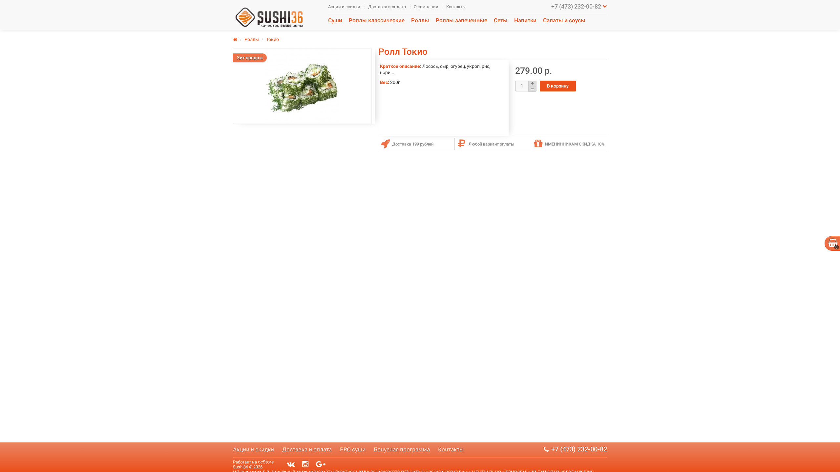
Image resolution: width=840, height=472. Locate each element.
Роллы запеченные (461, 20)
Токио (272, 39)
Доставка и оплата (387, 6)
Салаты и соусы (564, 20)
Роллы (420, 20)
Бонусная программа (402, 449)
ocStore (266, 461)
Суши (335, 20)
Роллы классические (377, 20)
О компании (426, 6)
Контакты (456, 6)
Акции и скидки (344, 6)
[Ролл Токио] (302, 86)
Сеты (501, 20)
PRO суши (353, 449)
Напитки (525, 20)
